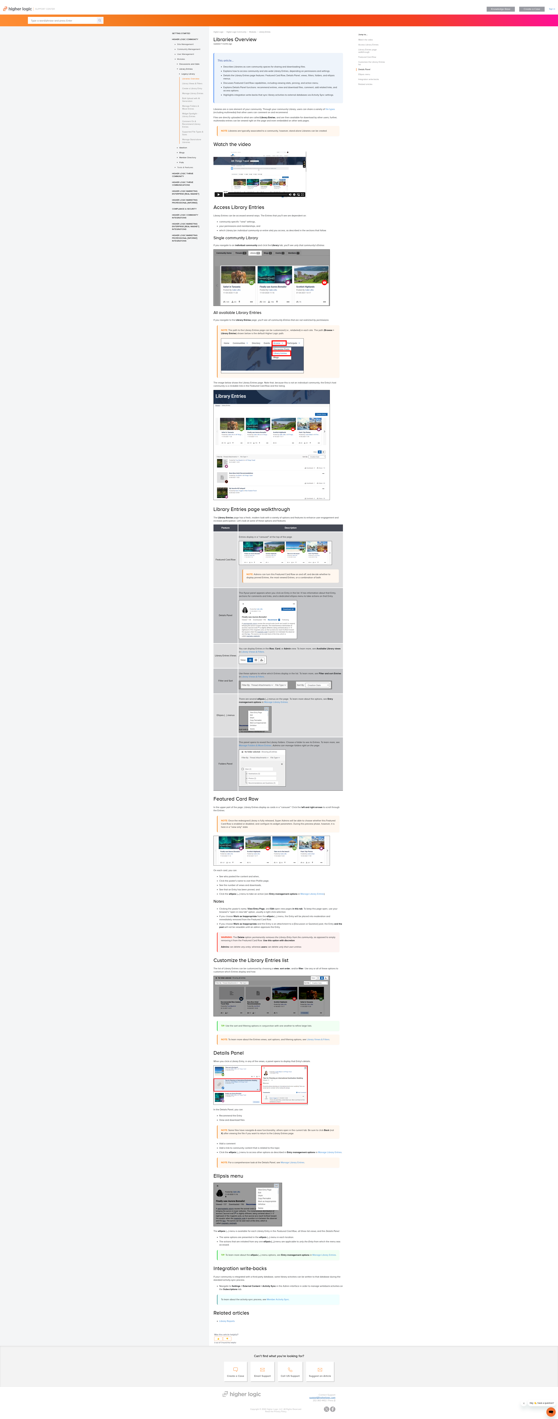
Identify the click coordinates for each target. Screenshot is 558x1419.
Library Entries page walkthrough (367, 51)
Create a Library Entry (192, 88)
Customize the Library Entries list (371, 63)
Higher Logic (218, 32)
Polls (181, 162)
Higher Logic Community (185, 39)
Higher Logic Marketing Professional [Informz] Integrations (184, 238)
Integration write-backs (368, 79)
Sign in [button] (552, 9)
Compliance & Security (184, 208)
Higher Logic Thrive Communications (182, 183)
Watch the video (365, 40)
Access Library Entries (368, 45)
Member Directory (187, 157)
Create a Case (532, 9)
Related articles (365, 84)
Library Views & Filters (192, 83)
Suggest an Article (320, 1376)
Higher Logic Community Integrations (185, 216)
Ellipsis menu (364, 74)
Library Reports (227, 1321)
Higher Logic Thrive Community (182, 175)
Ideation (183, 147)
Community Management (188, 49)
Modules (181, 59)
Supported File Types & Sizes (192, 133)
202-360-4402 (320, 1400)
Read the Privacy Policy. (276, 1411)
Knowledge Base (500, 9)
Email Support (262, 1376)
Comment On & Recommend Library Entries (191, 124)
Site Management (185, 44)
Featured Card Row (367, 57)
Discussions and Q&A (189, 64)
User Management (185, 54)
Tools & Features (185, 167)
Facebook (332, 1409)
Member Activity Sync (278, 1299)
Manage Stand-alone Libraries (191, 141)
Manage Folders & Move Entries (190, 107)
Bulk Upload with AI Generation (191, 99)
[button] (218, 1339)
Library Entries (186, 68)
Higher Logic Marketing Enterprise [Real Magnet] (185, 192)
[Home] (27, 10)
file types (330, 109)
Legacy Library (188, 73)
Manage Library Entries (192, 93)
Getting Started (181, 33)
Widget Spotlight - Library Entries (190, 115)
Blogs (182, 152)
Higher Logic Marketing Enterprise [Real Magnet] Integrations (185, 226)
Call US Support (290, 1376)
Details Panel (364, 69)
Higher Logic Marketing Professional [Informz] (184, 201)
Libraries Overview (190, 78)
